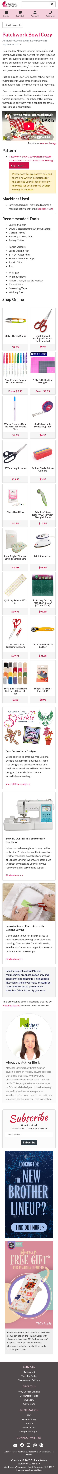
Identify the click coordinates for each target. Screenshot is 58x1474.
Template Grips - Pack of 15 (43, 690)
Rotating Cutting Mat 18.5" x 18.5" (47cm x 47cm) (42, 603)
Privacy (29, 1423)
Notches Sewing (47, 143)
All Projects (14, 24)
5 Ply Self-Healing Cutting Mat (42, 381)
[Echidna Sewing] (9, 4)
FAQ (29, 1415)
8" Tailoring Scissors (15, 468)
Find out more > (14, 875)
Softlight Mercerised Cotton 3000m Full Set (15, 691)
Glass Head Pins (15, 512)
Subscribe (29, 1142)
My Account (29, 1372)
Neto (39, 1470)
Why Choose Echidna (29, 1391)
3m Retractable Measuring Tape (42, 425)
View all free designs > (18, 783)
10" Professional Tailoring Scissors (15, 645)
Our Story (29, 1399)
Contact (50, 15)
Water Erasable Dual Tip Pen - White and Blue (15, 427)
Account (35, 15)
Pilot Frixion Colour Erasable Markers (15, 381)
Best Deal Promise (29, 1395)
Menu (6, 15)
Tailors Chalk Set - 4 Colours (42, 469)
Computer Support (29, 1431)
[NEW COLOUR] (42, 364)
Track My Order (29, 1376)
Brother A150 (45, 208)
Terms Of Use (29, 1427)
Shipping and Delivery (29, 1380)
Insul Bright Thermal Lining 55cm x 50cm (15, 557)
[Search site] (52, 4)
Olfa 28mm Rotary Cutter (43, 645)
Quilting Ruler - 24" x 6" (15, 601)
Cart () (20, 15)
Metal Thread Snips (15, 336)
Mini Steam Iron (42, 556)
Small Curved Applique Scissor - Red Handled (42, 339)
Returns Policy (29, 1419)
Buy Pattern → (19, 165)
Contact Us (29, 1403)
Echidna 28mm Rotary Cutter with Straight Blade (42, 515)
